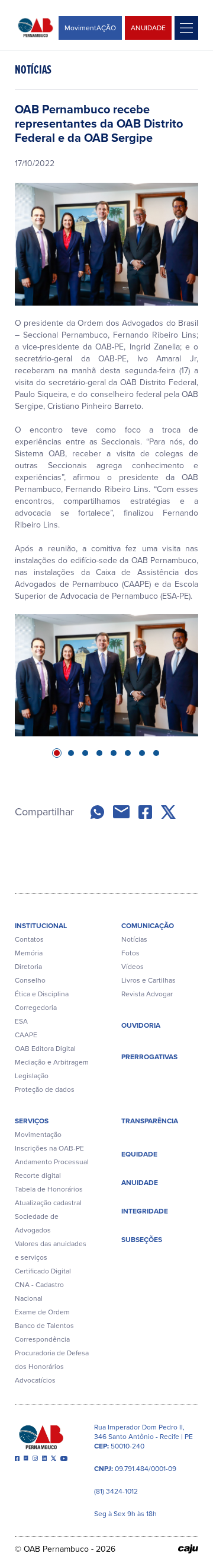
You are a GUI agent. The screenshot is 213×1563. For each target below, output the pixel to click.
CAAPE (26, 1035)
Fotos (130, 953)
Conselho (30, 980)
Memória (29, 953)
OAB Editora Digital (45, 1048)
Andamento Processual (52, 1162)
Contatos (29, 939)
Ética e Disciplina (42, 994)
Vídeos (132, 966)
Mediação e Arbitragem (52, 1062)
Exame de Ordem (42, 1312)
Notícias (134, 939)
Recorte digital (38, 1175)
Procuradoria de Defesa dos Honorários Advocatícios (52, 1367)
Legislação (32, 1075)
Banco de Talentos (44, 1325)
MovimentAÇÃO (90, 28)
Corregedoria (36, 1007)
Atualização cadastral (48, 1202)
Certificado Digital (43, 1271)
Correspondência (42, 1339)
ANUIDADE (148, 28)
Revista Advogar (147, 994)
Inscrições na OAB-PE (49, 1148)
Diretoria (28, 966)
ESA (21, 1021)
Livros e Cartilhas (148, 980)
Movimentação (38, 1134)
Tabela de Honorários (49, 1189)
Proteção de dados (45, 1089)
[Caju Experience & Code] (188, 1549)
